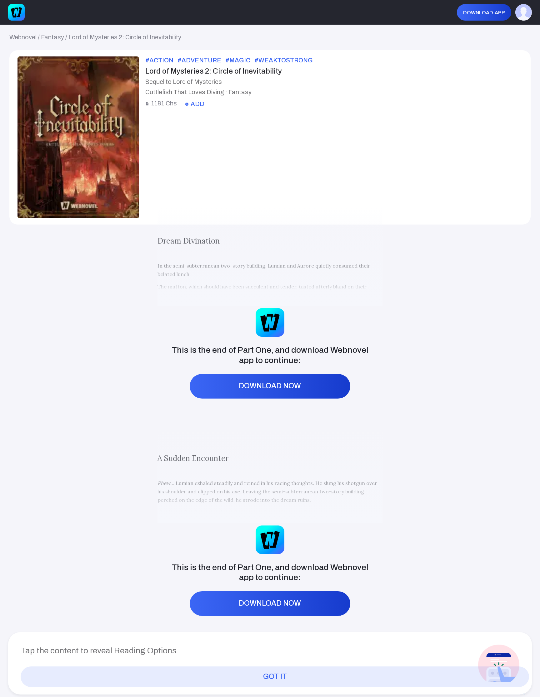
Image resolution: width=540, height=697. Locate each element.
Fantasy (52, 37)
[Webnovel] (16, 12)
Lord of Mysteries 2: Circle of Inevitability (124, 37)
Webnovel (23, 37)
